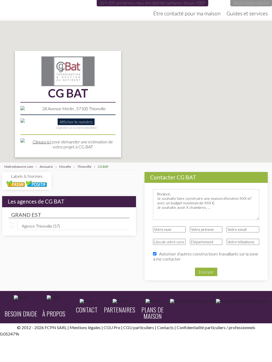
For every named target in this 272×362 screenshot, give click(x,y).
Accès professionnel (251, 2)
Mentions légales (85, 327)
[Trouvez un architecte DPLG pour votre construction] (242, 301)
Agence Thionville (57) (41, 226)
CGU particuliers (138, 327)
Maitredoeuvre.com (53, 9)
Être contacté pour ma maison (186, 13)
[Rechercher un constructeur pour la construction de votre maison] (192, 301)
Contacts (165, 327)
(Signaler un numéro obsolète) (76, 128)
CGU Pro (112, 327)
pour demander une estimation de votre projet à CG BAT (73, 144)
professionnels (242, 327)
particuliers (215, 327)
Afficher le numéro (76, 121)
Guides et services (247, 13)
